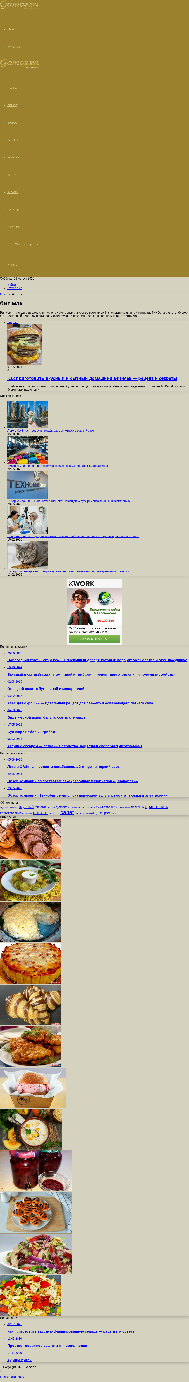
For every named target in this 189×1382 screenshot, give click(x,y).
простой (27, 813)
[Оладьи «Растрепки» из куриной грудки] (30, 1065)
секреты (79, 813)
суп (97, 813)
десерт (51, 807)
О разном (13, 227)
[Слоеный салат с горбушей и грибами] (30, 941)
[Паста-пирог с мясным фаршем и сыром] (30, 982)
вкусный (26, 806)
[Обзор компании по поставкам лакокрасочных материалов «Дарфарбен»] (27, 462)
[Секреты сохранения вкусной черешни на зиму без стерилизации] (36, 1190)
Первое (12, 105)
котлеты (83, 807)
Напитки (13, 209)
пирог (127, 807)
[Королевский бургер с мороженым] (33, 1107)
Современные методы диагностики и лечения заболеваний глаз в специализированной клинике (73, 536)
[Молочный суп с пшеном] (31, 1148)
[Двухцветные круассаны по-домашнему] (30, 1024)
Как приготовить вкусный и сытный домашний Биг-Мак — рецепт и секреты (92, 378)
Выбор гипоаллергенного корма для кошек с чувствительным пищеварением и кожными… (69, 571)
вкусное (4, 807)
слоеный (89, 813)
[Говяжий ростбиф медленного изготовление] (30, 858)
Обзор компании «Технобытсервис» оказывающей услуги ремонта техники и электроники (68, 501)
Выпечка (13, 157)
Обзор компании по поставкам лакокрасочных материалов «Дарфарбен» (57, 465)
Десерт (12, 174)
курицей (92, 807)
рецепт (40, 812)
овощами (120, 807)
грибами (40, 807)
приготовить (156, 806)
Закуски (12, 192)
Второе (12, 122)
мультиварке (106, 807)
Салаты (12, 140)
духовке (61, 807)
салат (67, 812)
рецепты (54, 813)
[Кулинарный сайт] (19, 9)
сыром (105, 813)
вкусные (14, 807)
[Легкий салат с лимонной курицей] (30, 1314)
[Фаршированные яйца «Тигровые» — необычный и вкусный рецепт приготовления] (36, 1231)
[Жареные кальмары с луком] (30, 899)
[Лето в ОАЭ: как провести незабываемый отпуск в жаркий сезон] (27, 427)
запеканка (72, 807)
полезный (138, 807)
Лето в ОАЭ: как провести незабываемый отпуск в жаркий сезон (51, 430)
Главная (5, 294)
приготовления (10, 813)
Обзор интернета (26, 244)
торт (113, 813)
